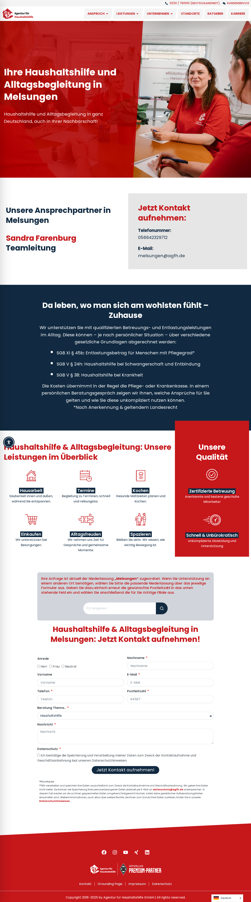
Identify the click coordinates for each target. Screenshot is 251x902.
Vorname (44, 675)
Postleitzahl (137, 691)
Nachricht (45, 725)
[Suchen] (162, 608)
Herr (44, 666)
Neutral (70, 666)
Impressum (137, 884)
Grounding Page (110, 884)
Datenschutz (48, 749)
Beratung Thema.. (51, 708)
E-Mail (132, 675)
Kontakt (85, 884)
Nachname (136, 658)
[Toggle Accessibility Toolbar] (9, 442)
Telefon (43, 691)
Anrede (43, 659)
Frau (56, 666)
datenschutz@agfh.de (168, 789)
